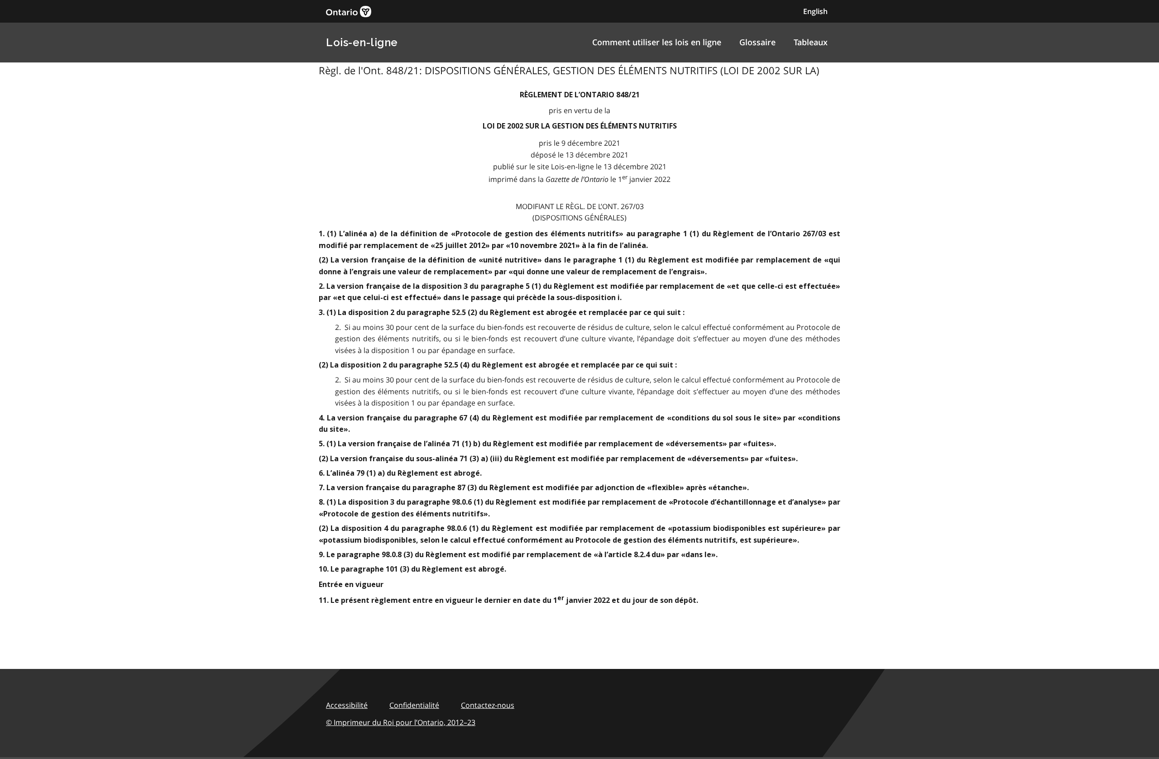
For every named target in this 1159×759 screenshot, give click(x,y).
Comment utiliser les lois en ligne (656, 42)
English (815, 11)
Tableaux (811, 42)
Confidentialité (414, 705)
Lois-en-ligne (362, 42)
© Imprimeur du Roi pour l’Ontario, (400, 722)
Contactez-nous (487, 705)
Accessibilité (347, 705)
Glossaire (757, 42)
